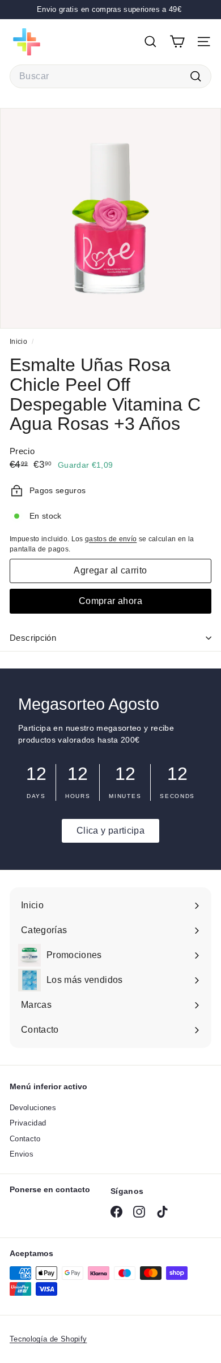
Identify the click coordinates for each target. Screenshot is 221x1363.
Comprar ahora (110, 601)
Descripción (33, 637)
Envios (21, 1154)
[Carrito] (177, 41)
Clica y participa (110, 830)
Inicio (19, 342)
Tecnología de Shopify (48, 1339)
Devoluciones (33, 1107)
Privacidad (28, 1123)
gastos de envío (111, 539)
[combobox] (110, 76)
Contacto (25, 1139)
